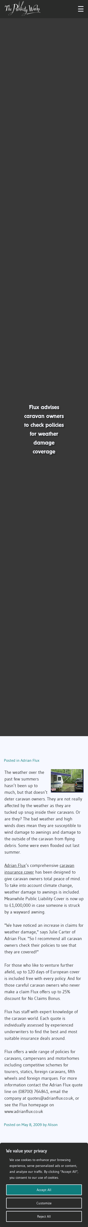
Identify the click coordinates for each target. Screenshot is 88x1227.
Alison (53, 1124)
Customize (44, 1203)
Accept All (44, 1190)
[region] (44, 1185)
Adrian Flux (30, 760)
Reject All (44, 1216)
